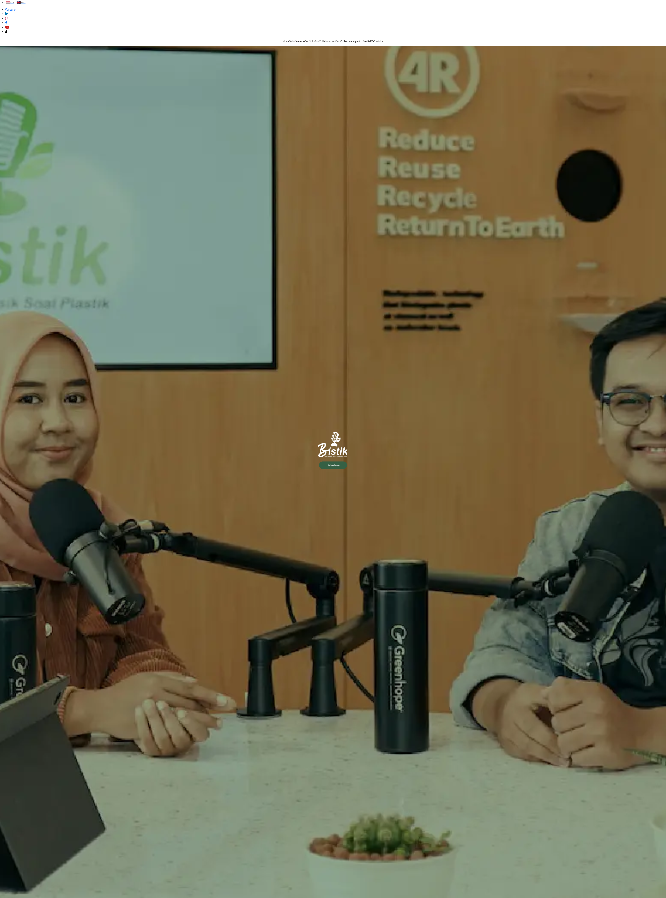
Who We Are (296, 41)
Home (286, 41)
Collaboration (327, 41)
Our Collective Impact (347, 41)
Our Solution (311, 41)
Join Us (379, 41)
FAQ (372, 41)
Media (366, 41)
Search (12, 9)
